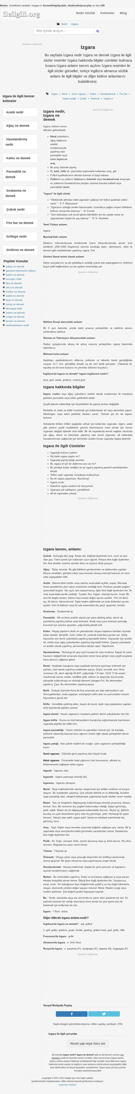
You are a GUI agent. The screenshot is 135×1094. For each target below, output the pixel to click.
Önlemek (95, 98)
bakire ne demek (15, 274)
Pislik (53, 179)
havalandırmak (111, 179)
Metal (53, 136)
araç (52, 163)
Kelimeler (107, 13)
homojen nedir (14, 279)
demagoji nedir (14, 308)
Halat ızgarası (51, 760)
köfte (63, 171)
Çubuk (83, 98)
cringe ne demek (15, 316)
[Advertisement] (102, 136)
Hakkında (63, 1085)
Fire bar (123, 94)
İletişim (73, 1085)
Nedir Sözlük (85, 13)
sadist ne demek (15, 295)
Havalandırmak (107, 94)
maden (56, 393)
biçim (60, 159)
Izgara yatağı (69, 98)
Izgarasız (108, 98)
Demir (65, 94)
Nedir (64, 24)
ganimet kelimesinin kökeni (21, 270)
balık (56, 171)
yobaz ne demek (15, 266)
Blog (123, 13)
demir (66, 187)
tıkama (78, 179)
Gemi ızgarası (79, 94)
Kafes (93, 94)
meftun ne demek (15, 291)
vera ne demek (14, 287)
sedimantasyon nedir (17, 325)
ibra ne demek (14, 283)
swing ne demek (15, 304)
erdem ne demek (15, 312)
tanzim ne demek (15, 321)
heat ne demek (14, 300)
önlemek (91, 179)
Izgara (74, 24)
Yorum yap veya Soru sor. (88, 1043)
